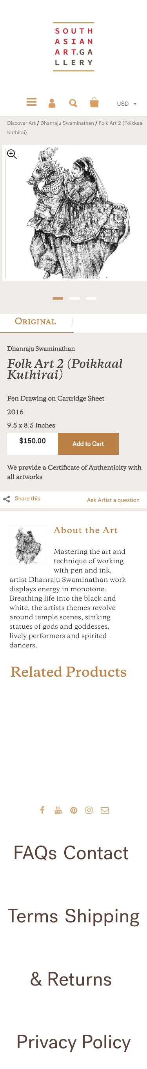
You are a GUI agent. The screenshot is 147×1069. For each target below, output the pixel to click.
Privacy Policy (73, 1042)
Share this (27, 499)
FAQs (35, 853)
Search (74, 103)
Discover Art (21, 123)
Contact (96, 853)
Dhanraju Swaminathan (67, 123)
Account (52, 103)
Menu (31, 103)
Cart (94, 103)
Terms (32, 916)
